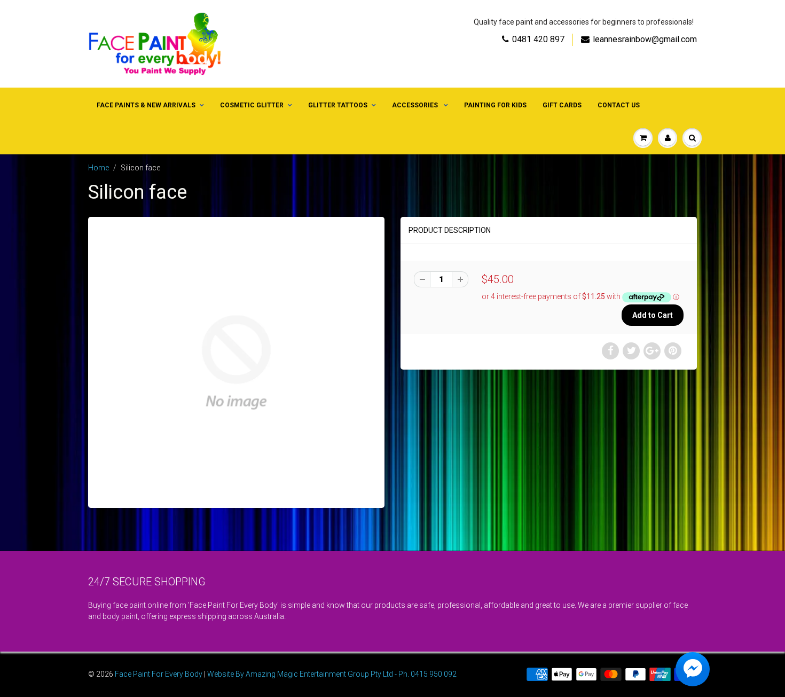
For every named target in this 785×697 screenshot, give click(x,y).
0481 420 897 (538, 39)
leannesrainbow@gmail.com (645, 39)
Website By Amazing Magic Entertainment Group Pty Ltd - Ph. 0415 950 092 (332, 674)
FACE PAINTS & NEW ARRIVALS (146, 105)
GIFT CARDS (562, 105)
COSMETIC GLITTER (252, 105)
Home (98, 167)
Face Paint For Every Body (158, 674)
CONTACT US (619, 105)
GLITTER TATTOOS (337, 105)
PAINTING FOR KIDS (495, 105)
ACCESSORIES (415, 105)
